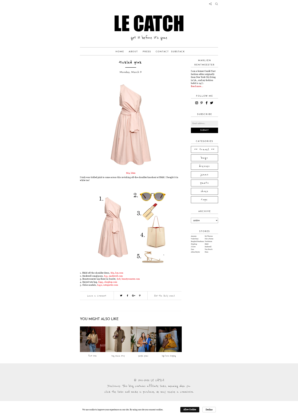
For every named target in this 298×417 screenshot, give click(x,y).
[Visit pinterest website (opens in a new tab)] (87, 87)
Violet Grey (195, 239)
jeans (204, 174)
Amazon (193, 236)
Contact (162, 52)
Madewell (208, 247)
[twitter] (212, 103)
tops (204, 200)
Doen (206, 252)
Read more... (197, 86)
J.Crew (193, 247)
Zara (192, 249)
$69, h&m (130, 173)
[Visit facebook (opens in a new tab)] (127, 295)
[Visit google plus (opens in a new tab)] (133, 295)
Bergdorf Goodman (197, 241)
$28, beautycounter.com (128, 279)
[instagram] (197, 103)
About (133, 52)
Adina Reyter (195, 252)
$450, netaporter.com (107, 285)
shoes (204, 191)
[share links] (210, 4)
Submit (204, 130)
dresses (204, 166)
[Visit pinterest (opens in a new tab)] (139, 295)
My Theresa (209, 236)
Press (147, 52)
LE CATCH (149, 23)
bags (204, 158)
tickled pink (131, 62)
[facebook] (207, 103)
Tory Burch (208, 249)
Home (119, 52)
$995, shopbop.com (107, 282)
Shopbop (194, 244)
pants (204, 183)
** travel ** (204, 149)
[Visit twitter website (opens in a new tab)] (121, 295)
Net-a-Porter (209, 239)
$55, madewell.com (113, 276)
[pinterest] (202, 103)
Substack (178, 52)
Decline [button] (209, 409)
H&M (206, 244)
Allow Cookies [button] (189, 409)
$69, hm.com (117, 273)
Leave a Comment (96, 295)
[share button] (216, 4)
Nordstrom (208, 241)
